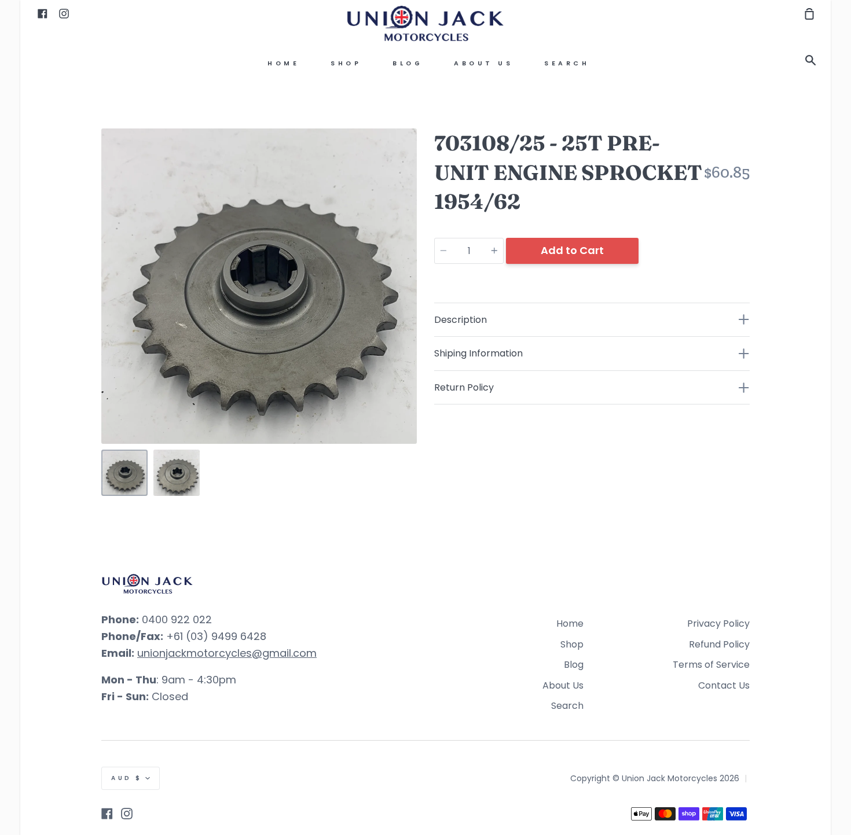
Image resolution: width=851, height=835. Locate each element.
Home (283, 63)
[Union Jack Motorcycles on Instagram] (127, 813)
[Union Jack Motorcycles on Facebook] (107, 813)
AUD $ (126, 778)
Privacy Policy (718, 623)
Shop (346, 63)
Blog (408, 63)
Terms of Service (711, 664)
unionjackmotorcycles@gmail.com (227, 653)
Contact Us (724, 685)
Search (566, 63)
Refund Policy (719, 644)
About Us (483, 63)
